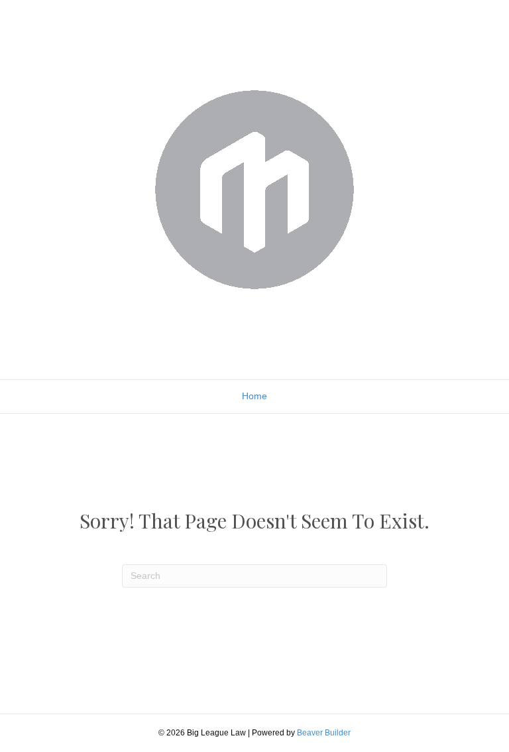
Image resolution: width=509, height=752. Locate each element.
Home (254, 396)
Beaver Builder (324, 732)
